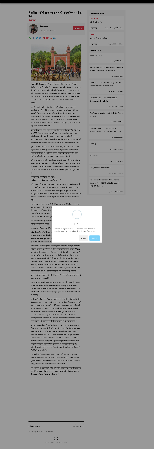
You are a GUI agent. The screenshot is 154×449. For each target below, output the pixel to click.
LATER (83, 238)
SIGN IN (94, 238)
